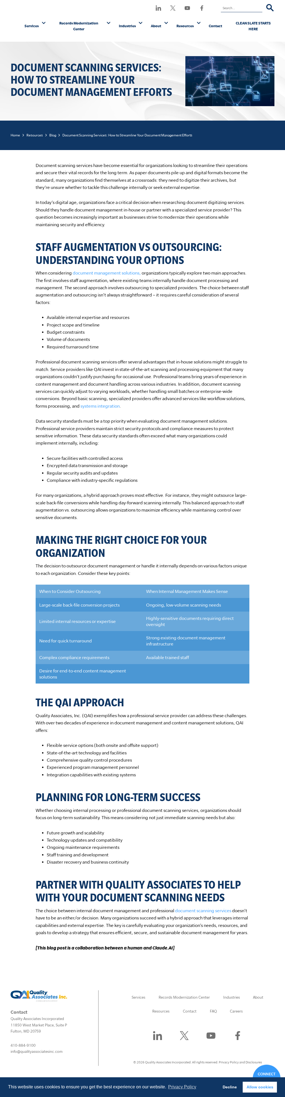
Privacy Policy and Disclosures (240, 1062)
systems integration (100, 405)
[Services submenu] (44, 23)
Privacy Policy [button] (182, 1086)
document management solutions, (107, 272)
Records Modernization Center (78, 26)
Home (15, 135)
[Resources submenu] (199, 23)
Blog (52, 135)
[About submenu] (166, 23)
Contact (215, 26)
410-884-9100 (23, 1045)
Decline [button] (230, 1087)
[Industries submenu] (140, 23)
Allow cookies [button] (260, 1087)
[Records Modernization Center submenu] (108, 23)
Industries (127, 26)
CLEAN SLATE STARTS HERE (253, 26)
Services (31, 26)
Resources (185, 26)
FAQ (213, 1011)
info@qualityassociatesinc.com (37, 1051)
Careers (236, 1011)
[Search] (270, 8)
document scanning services (203, 910)
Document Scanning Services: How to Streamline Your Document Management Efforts (127, 135)
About (156, 26)
